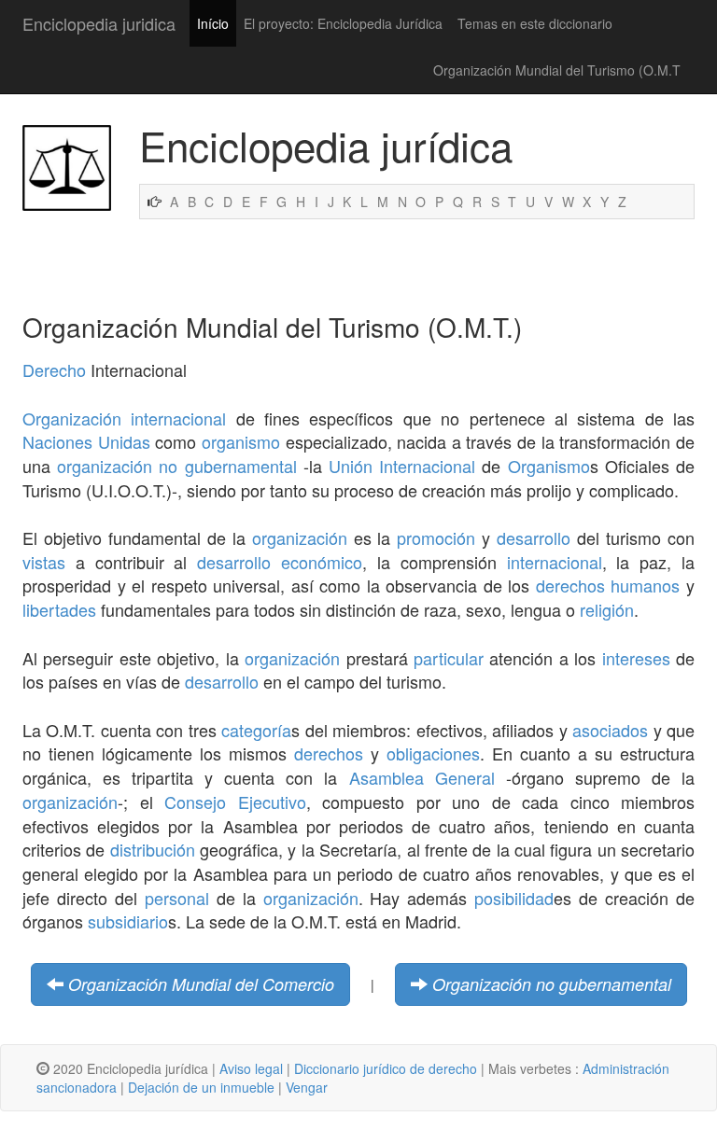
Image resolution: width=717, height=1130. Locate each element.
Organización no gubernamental (551, 984)
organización (299, 537)
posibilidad (514, 898)
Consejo (195, 801)
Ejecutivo (272, 801)
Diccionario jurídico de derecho (385, 1068)
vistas (43, 562)
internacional (554, 562)
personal (177, 898)
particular (449, 658)
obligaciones (433, 753)
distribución (152, 849)
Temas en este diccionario (534, 23)
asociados (610, 730)
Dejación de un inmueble (201, 1087)
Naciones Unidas (86, 441)
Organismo (549, 465)
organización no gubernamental (176, 465)
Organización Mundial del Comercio (201, 984)
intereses (636, 658)
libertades (59, 609)
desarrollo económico (279, 562)
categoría (256, 730)
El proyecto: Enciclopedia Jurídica (343, 23)
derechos (328, 753)
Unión (351, 465)
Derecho (54, 369)
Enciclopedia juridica (99, 23)
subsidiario (128, 921)
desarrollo (533, 537)
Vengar (307, 1087)
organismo (241, 441)
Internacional (427, 465)
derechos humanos (608, 585)
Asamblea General (422, 777)
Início (213, 23)
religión (607, 609)
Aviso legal (251, 1068)
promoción (436, 537)
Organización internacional (124, 418)
